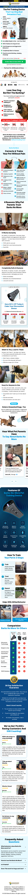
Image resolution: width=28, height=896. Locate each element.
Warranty (14, 891)
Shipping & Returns (18, 888)
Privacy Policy (8, 888)
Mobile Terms (19, 890)
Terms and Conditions (17, 887)
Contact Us (7, 887)
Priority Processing (9, 890)
